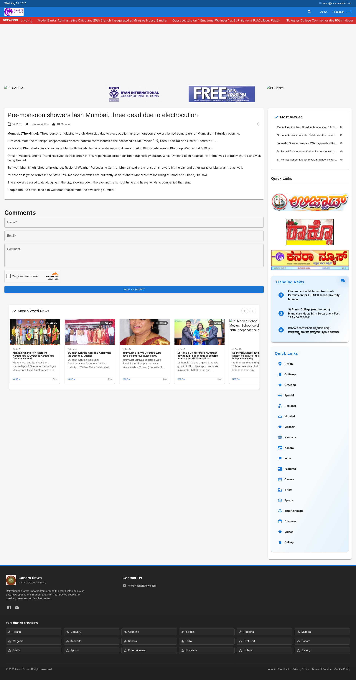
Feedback (338, 11)
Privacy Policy (301, 669)
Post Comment (134, 289)
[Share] (258, 124)
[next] (253, 311)
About (323, 11)
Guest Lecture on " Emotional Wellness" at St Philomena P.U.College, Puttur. (216, 20)
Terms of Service (321, 669)
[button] (35, 351)
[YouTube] (17, 608)
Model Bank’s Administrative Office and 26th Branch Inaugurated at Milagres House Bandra (91, 20)
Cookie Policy (342, 669)
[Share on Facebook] (9, 608)
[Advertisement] (178, 58)
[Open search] (309, 12)
